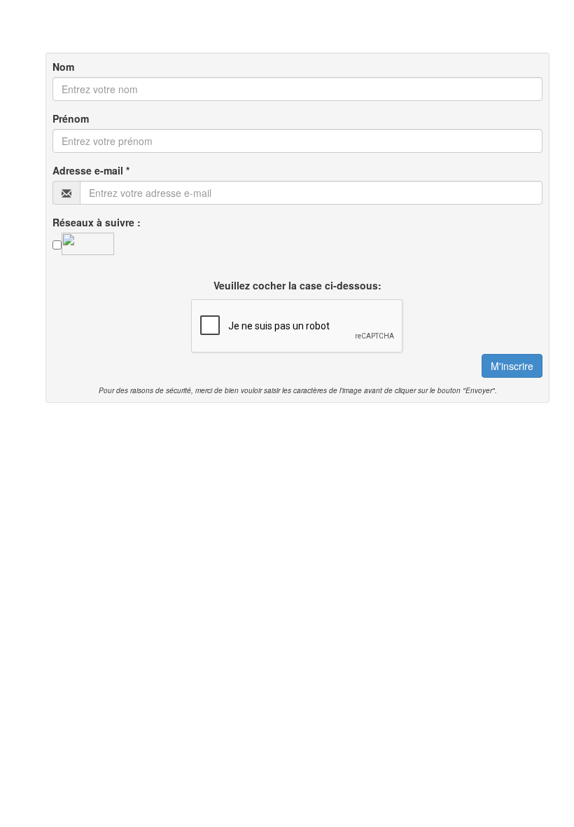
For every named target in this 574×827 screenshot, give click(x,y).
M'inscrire (512, 366)
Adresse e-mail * (91, 170)
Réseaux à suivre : (96, 222)
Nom (63, 67)
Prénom (70, 118)
